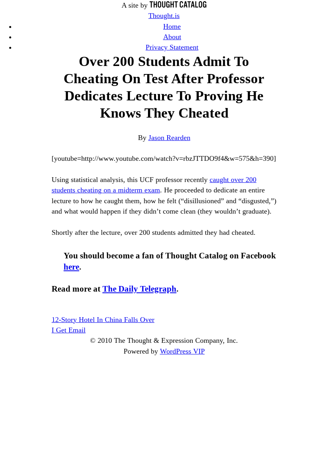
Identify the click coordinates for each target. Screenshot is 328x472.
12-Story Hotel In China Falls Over (103, 320)
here (71, 266)
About (172, 37)
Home (172, 26)
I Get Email (69, 330)
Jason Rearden (169, 138)
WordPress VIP (182, 351)
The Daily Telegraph (139, 288)
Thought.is (164, 16)
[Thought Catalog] (178, 5)
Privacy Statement (172, 47)
